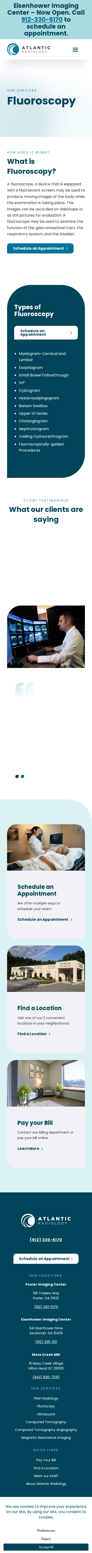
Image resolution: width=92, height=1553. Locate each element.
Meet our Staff (46, 1476)
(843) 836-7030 (46, 1377)
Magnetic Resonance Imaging (46, 1437)
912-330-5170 (42, 19)
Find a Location (46, 1468)
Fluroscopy (46, 1406)
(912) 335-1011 (46, 1341)
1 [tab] (17, 776)
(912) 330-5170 (46, 1240)
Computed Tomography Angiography (46, 1429)
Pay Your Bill (46, 1460)
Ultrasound (46, 1414)
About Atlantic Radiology (46, 1483)
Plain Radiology (46, 1398)
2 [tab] (22, 776)
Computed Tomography (46, 1422)
